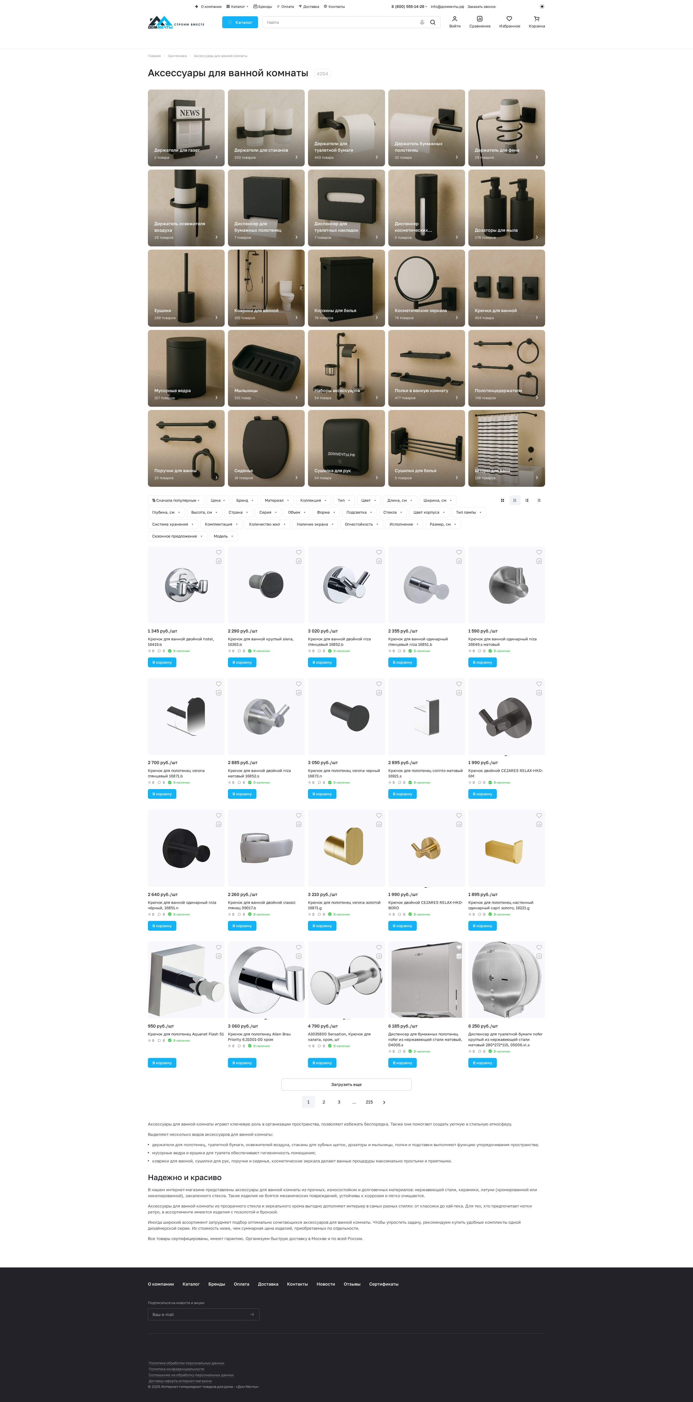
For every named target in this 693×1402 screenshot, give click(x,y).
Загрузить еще (346, 1084)
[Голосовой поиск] (422, 22)
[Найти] (433, 22)
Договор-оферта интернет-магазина (180, 1381)
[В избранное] (218, 552)
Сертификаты (384, 1284)
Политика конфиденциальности (176, 1369)
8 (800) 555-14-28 (408, 6)
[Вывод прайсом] (539, 500)
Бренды (216, 1284)
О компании (161, 1284)
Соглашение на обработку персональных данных (191, 1375)
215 (369, 1102)
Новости (326, 1284)
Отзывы (352, 1284)
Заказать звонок (482, 6)
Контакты (297, 1284)
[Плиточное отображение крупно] (502, 500)
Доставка (268, 1284)
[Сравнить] (218, 561)
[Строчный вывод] (527, 500)
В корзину (162, 662)
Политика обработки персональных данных (186, 1363)
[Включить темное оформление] (542, 6)
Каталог (191, 1284)
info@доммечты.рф (447, 6)
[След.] (384, 1102)
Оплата (241, 1284)
